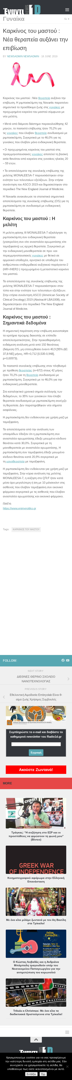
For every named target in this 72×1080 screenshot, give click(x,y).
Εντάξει (31, 1074)
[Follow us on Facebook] (63, 660)
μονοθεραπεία (15, 461)
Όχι (43, 1074)
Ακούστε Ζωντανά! (36, 770)
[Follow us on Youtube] (67, 660)
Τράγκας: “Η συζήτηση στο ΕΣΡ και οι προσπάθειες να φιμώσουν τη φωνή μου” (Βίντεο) (36, 836)
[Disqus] (36, 588)
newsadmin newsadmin (23, 56)
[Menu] (67, 9)
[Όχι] (67, 1066)
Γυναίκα (13, 19)
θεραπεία (44, 98)
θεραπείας (25, 370)
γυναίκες (54, 107)
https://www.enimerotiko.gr (19, 508)
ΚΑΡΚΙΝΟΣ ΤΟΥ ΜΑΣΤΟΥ (26, 529)
